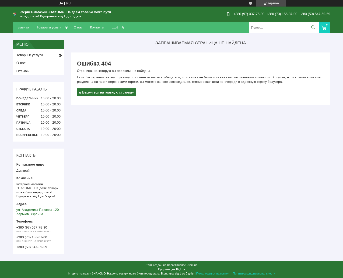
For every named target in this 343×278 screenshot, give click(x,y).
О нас (78, 27)
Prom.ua (192, 265)
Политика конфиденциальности (254, 273)
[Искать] (313, 27)
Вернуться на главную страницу (108, 92)
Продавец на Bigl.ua (171, 269)
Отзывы (22, 71)
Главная (23, 27)
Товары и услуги (49, 27)
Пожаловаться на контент (213, 273)
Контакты (97, 27)
